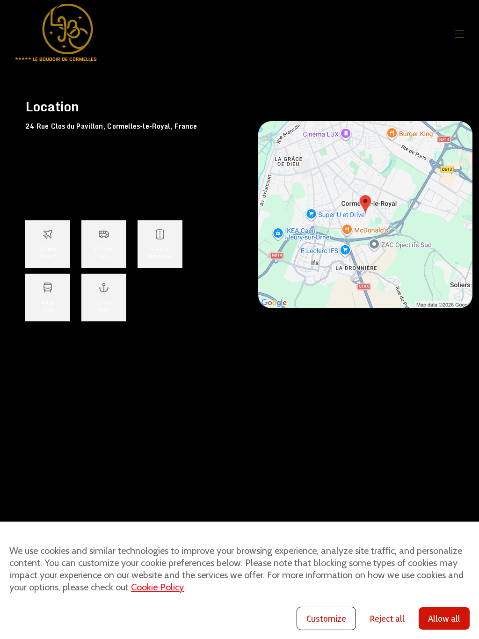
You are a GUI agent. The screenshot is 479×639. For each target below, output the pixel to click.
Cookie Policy (157, 587)
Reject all (387, 618)
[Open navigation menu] (459, 33)
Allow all (444, 618)
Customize (326, 618)
